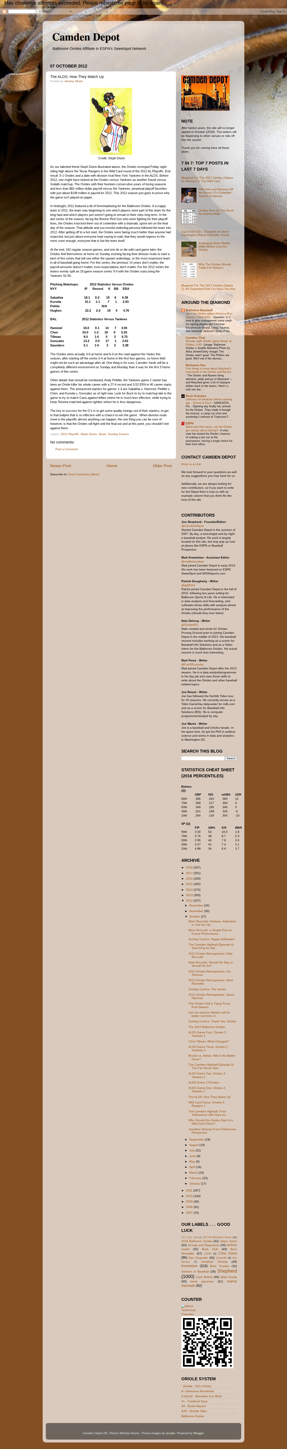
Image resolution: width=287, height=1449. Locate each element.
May (192, 1161)
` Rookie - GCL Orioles (196, 1386)
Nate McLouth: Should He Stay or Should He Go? (210, 964)
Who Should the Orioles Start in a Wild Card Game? (210, 1122)
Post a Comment (66, 449)
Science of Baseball (195, 1271)
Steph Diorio (88, 434)
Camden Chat (195, 337)
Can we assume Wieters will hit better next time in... (209, 1014)
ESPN (190, 423)
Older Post (162, 466)
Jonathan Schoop (214, 1261)
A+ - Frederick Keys (194, 1401)
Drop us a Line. (191, 464)
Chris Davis (227, 1253)
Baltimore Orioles (192, 1416)
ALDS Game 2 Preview (203, 1082)
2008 (190, 1207)
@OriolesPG (189, 624)
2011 (189, 1190)
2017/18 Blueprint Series (217, 1237)
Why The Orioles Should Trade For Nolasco (215, 266)
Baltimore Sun (196, 365)
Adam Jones (228, 1241)
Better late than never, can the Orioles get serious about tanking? (209, 428)
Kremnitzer (189, 1266)
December (196, 905)
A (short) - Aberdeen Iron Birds (201, 1396)
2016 (190, 878)
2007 (190, 1212)
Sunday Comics (118, 434)
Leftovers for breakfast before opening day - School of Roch (209, 401)
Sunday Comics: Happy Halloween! (211, 939)
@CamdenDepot (192, 525)
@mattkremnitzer (192, 561)
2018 (190, 867)
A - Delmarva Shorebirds (197, 1391)
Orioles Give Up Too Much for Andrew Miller (216, 212)
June (193, 1156)
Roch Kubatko (196, 396)
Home (112, 466)
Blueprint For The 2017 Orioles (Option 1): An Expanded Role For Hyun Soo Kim (208, 287)
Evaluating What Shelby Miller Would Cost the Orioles (214, 246)
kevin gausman (202, 1281)
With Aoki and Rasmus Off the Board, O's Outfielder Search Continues (216, 193)
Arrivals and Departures (204, 1245)
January (195, 1183)
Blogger (199, 1433)
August (194, 1145)
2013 (190, 895)
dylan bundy (228, 1277)
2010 (190, 1196)
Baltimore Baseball (199, 310)
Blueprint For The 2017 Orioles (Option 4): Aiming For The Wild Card (207, 179)
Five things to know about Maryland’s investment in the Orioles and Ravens (209, 370)
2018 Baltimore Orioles (196, 1241)
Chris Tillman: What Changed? (208, 1041)
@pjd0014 (188, 585)
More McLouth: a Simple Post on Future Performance (210, 932)
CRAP (207, 1253)
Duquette (221, 1257)
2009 (190, 1201)
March (194, 1172)
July (192, 1150)
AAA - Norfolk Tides (194, 1411)
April (192, 1167)
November (196, 911)
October (195, 916)
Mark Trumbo (219, 1266)
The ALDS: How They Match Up (209, 1097)
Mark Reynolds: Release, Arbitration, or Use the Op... (212, 923)
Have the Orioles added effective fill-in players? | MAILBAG (209, 315)
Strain (102, 434)
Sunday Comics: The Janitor (207, 989)
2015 (190, 884)
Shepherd (227, 1271)
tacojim (170, 1433)
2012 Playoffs (70, 434)
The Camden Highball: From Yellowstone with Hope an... (208, 1113)
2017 (190, 873)
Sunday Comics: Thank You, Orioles (212, 1021)
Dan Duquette (198, 1257)
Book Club (210, 1249)
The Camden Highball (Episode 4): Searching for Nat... (211, 946)
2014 (190, 889)
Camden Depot (86, 36)
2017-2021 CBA (189, 1237)
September (197, 1139)
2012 (190, 900)
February (195, 1178)
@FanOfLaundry (192, 664)
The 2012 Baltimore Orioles (206, 1027)
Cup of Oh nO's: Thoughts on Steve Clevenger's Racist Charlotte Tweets (205, 233)
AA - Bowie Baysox (193, 1406)
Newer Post (60, 466)
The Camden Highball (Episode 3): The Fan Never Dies (211, 1066)
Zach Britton (204, 1277)
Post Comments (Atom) (83, 474)
